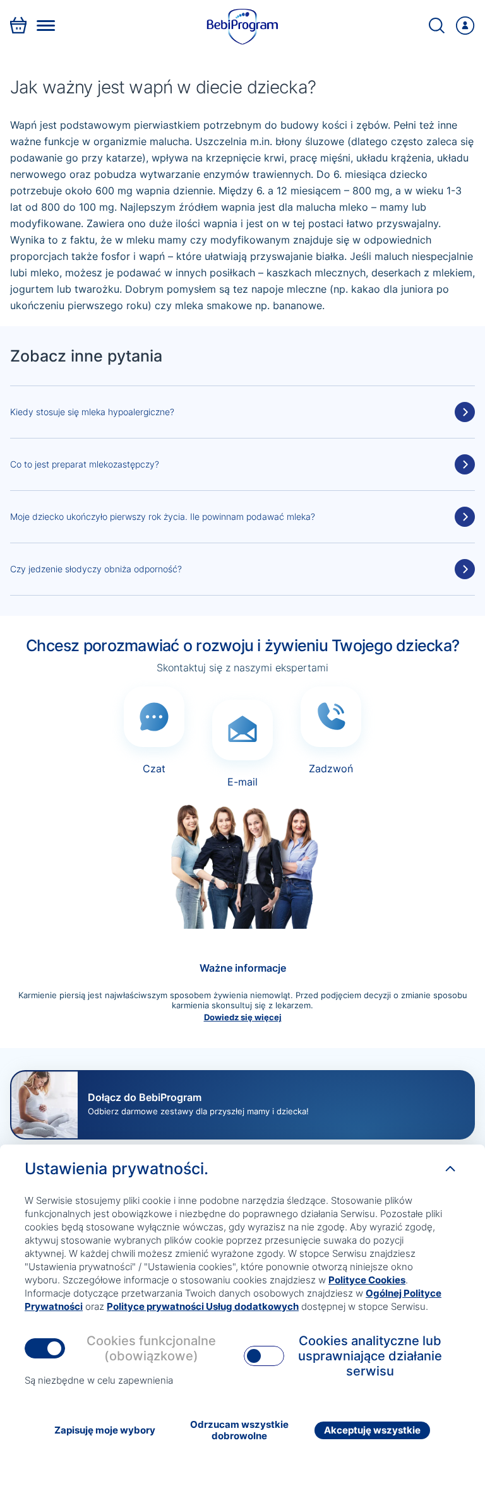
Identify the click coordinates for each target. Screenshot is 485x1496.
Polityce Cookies (366, 1280)
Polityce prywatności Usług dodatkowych (203, 1306)
